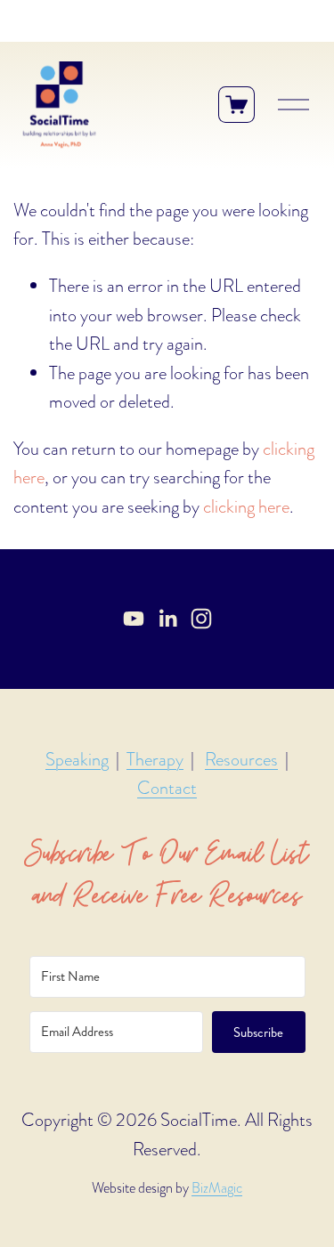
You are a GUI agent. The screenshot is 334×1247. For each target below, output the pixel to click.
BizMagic (216, 1188)
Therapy (154, 759)
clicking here (246, 506)
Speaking (77, 759)
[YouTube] (133, 618)
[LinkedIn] (167, 618)
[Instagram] (201, 618)
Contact (167, 787)
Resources (241, 759)
